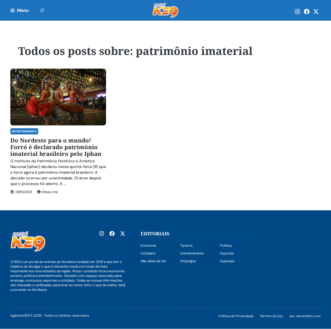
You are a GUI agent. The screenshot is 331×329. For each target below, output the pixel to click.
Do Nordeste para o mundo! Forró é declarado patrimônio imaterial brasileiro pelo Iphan (55, 146)
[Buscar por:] (42, 10)
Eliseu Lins (50, 192)
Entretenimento (24, 131)
